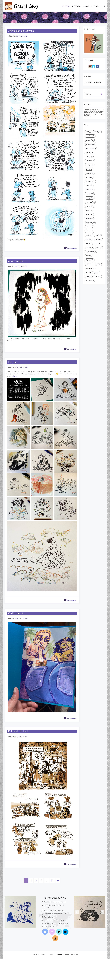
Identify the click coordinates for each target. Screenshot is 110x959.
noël (88, 243)
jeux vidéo (90, 223)
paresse (89, 247)
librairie (89, 227)
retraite (89, 256)
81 (52, 880)
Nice (88, 239)
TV (97, 272)
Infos (86, 6)
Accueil (65, 6)
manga (89, 235)
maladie (89, 231)
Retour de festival (18, 731)
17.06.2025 (24, 36)
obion (96, 243)
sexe (99, 264)
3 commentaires (72, 864)
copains (89, 173)
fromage (89, 198)
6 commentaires (72, 600)
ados (88, 132)
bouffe (89, 152)
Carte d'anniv (15, 613)
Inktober (13, 362)
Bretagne (90, 165)
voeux (97, 276)
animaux (90, 140)
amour (97, 132)
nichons (98, 239)
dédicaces (90, 181)
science (89, 264)
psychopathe (91, 251)
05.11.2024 (24, 266)
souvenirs (90, 268)
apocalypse (91, 148)
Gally (17, 36)
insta (15, 376)
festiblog (89, 189)
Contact (95, 6)
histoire (89, 210)
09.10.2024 (24, 367)
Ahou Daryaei (15, 261)
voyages (90, 280)
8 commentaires (72, 248)
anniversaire (90, 144)
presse (99, 247)
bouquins (90, 160)
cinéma (89, 169)
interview (89, 218)
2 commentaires (72, 349)
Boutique (76, 6)
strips (89, 272)
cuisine (89, 177)
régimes (89, 260)
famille (89, 185)
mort (98, 235)
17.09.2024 (24, 618)
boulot (89, 156)
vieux (89, 276)
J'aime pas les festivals (21, 30)
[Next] (57, 880)
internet (89, 214)
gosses (89, 206)
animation (90, 136)
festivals (90, 194)
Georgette (90, 202)
